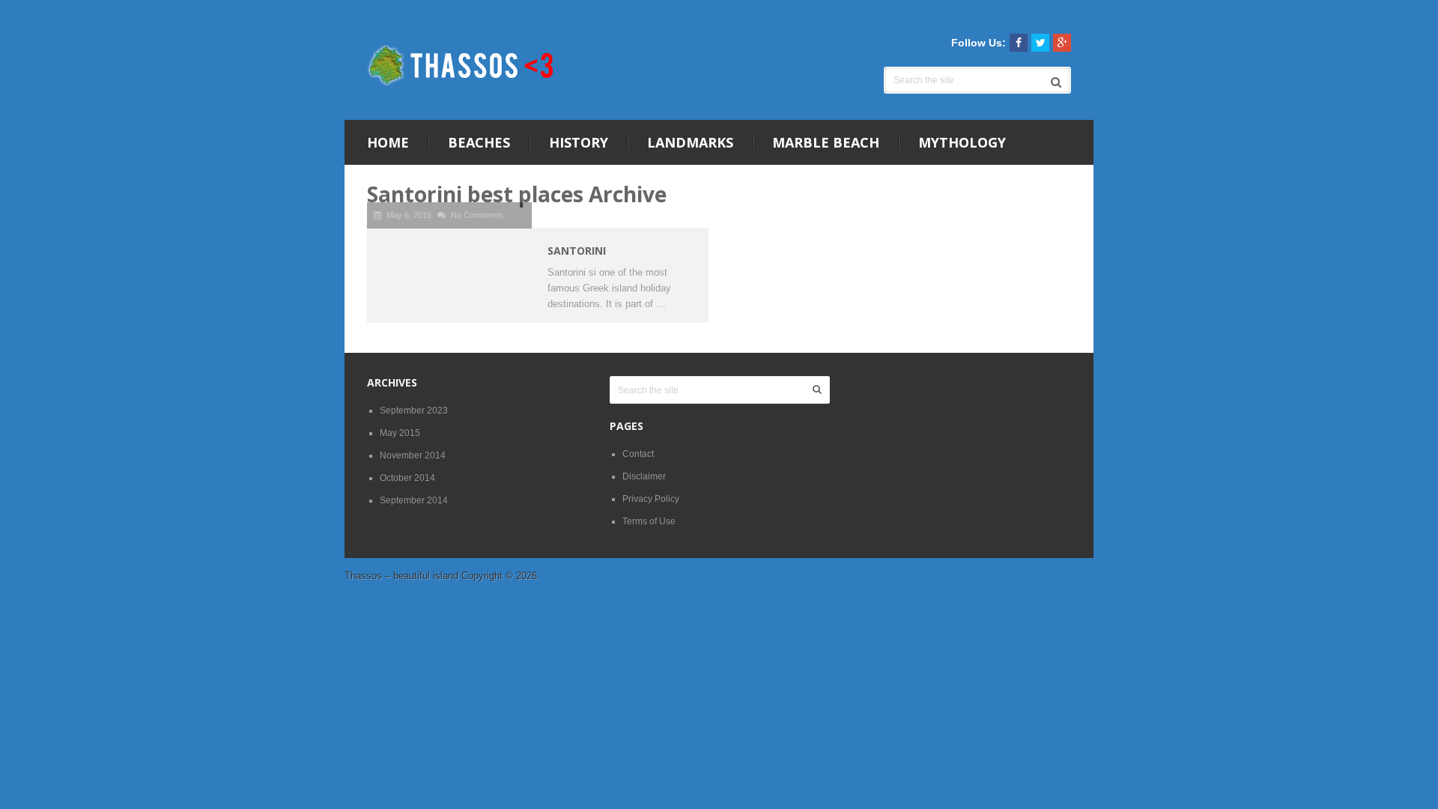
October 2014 (407, 478)
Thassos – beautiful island (401, 575)
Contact (638, 454)
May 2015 (400, 433)
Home (388, 142)
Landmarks (690, 142)
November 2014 (413, 455)
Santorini (576, 250)
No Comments (477, 214)
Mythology (962, 142)
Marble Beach (825, 142)
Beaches (479, 142)
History (578, 142)
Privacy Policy (650, 499)
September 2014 (414, 500)
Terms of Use (649, 521)
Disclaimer (644, 476)
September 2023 (414, 410)
